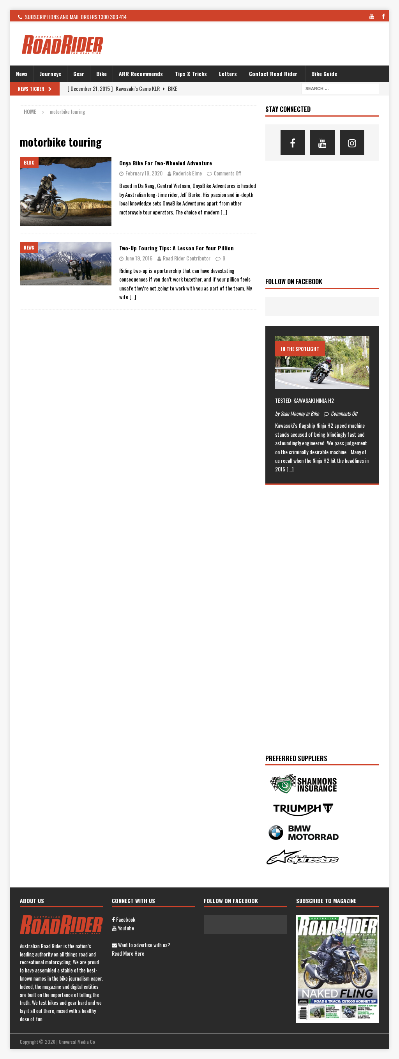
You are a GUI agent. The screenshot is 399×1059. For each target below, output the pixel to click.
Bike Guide (324, 73)
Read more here (128, 953)
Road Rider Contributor (186, 258)
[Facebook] (293, 142)
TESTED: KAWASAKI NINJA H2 (304, 400)
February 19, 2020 (143, 173)
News (22, 73)
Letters (228, 73)
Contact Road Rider (273, 73)
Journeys (50, 73)
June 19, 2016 (138, 258)
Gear (78, 73)
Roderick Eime (187, 173)
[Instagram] (352, 142)
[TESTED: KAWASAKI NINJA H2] (322, 362)
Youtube (125, 928)
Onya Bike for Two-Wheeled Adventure (165, 163)
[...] (289, 469)
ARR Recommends (141, 73)
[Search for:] (340, 88)
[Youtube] (322, 142)
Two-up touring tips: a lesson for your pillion (176, 248)
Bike (101, 73)
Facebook (125, 919)
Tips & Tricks (191, 73)
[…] (224, 212)
